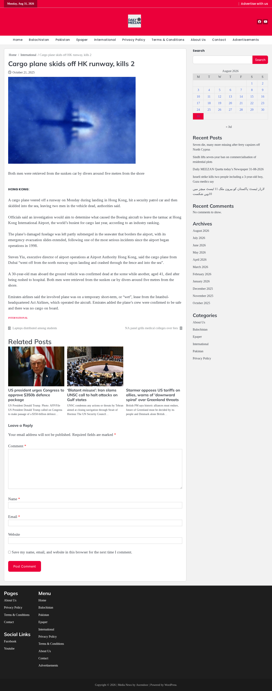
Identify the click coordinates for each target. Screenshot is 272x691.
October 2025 (201, 303)
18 (209, 103)
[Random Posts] (7, 22)
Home (18, 40)
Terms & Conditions (168, 40)
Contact (219, 40)
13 (230, 96)
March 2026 (200, 267)
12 (219, 96)
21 (241, 103)
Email (14, 517)
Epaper (82, 40)
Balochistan (39, 40)
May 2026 (199, 252)
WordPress (170, 684)
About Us (198, 40)
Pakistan (63, 40)
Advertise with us (254, 4)
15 (251, 96)
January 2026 (201, 281)
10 (198, 96)
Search (199, 50)
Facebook (10, 641)
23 (262, 103)
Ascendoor (142, 684)
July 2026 (199, 238)
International (105, 40)
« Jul (229, 126)
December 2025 (203, 289)
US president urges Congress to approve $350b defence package (36, 395)
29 (251, 109)
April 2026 (199, 259)
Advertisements (246, 40)
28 (241, 109)
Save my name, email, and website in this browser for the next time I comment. (72, 552)
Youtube (9, 648)
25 (209, 109)
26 (219, 109)
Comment (17, 446)
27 (230, 109)
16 (262, 96)
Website (14, 534)
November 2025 (203, 296)
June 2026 (199, 245)
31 (198, 116)
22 (251, 103)
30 (262, 109)
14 (241, 96)
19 (219, 103)
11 (208, 96)
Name (14, 499)
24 (198, 109)
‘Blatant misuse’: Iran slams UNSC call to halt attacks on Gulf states (92, 395)
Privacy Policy (133, 40)
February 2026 (202, 274)
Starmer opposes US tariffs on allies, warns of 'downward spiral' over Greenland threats (153, 395)
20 (230, 103)
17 (198, 103)
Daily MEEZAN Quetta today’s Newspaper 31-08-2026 (228, 169)
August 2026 (201, 231)
